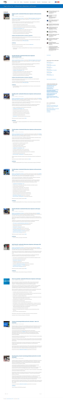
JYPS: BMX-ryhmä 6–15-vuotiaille (51, 65)
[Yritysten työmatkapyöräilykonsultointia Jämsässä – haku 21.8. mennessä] (7, 324)
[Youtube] (58, 2)
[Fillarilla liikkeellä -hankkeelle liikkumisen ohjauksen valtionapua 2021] (7, 211)
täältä (25, 118)
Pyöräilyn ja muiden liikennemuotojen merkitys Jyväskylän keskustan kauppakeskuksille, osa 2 (52, 94)
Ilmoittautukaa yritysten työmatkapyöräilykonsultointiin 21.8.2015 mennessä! (26, 356)
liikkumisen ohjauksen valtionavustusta (35, 18)
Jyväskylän (23, 331)
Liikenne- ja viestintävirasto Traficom (18, 18)
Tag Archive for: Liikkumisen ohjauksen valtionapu (20, 6)
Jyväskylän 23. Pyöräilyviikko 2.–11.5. (18, 70)
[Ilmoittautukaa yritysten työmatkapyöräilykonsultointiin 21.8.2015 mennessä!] (7, 359)
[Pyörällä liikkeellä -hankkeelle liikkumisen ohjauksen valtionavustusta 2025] (7, 58)
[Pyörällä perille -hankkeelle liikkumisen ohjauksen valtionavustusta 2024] (7, 96)
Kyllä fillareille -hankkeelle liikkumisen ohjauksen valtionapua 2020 (26, 244)
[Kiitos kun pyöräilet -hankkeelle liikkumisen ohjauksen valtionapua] (7, 281)
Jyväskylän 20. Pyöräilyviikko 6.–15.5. (18, 183)
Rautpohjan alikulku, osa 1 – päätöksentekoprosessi (50, 88)
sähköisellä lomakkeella (23, 349)
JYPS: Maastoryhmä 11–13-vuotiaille (52, 70)
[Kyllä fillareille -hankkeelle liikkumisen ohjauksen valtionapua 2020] (7, 247)
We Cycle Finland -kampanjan (17, 232)
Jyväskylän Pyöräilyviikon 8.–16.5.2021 (19, 230)
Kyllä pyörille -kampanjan (17, 260)
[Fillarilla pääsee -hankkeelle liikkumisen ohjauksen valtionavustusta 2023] (7, 132)
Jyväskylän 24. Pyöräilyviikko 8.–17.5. (18, 28)
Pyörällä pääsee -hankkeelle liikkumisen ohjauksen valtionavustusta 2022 (26, 170)
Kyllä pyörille (15, 116)
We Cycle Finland (15, 154)
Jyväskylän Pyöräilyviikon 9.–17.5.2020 (19, 265)
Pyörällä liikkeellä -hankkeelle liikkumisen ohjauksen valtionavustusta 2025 (23, 56)
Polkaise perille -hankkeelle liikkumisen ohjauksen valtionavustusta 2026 (26, 14)
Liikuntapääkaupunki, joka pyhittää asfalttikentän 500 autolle (51, 86)
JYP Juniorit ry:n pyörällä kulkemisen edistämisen (21, 223)
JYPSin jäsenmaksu (25, 40)
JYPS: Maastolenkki (49, 72)
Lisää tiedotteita (49, 55)
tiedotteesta (31, 44)
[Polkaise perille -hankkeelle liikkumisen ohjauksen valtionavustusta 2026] (7, 16)
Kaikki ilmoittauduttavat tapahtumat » (51, 79)
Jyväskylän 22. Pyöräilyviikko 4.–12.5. (18, 108)
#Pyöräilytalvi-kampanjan (17, 195)
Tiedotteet (16, 16)
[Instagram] (57, 2)
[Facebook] (55, 2)
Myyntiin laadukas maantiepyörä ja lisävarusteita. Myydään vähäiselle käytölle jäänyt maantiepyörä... (53, 109)
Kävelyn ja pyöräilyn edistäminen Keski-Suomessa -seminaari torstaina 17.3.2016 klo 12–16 (53, 97)
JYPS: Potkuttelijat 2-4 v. (50, 62)
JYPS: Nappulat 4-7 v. (49, 67)
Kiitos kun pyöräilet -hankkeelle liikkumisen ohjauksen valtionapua (26, 278)
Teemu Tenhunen (22, 16)
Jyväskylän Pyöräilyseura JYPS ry (10, 398)
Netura (18, 398)
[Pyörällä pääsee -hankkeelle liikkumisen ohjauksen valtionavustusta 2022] (7, 172)
